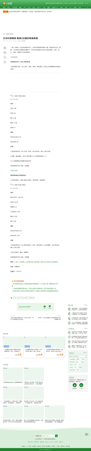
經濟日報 (54, 3)
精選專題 (42, 441)
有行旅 (71, 3)
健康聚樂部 (36, 441)
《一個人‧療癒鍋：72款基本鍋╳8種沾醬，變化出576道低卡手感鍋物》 (36, 262)
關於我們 (63, 446)
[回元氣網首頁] (9, 3)
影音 (29, 7)
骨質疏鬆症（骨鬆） (74, 362)
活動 (79, 7)
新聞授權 (34, 446)
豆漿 (14, 57)
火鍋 (15, 297)
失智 (44, 7)
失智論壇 (14, 7)
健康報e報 (38, 436)
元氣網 (7, 34)
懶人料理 (24, 297)
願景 (76, 3)
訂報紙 (58, 446)
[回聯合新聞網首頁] (4, 3)
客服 (30, 446)
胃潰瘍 (80, 367)
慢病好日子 (55, 7)
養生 (8, 7)
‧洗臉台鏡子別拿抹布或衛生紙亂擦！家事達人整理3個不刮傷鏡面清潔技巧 (35, 291)
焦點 (4, 7)
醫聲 (48, 7)
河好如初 (60, 3)
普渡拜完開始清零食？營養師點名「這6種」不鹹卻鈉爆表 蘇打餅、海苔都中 (30, 11)
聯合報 (48, 3)
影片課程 (6, 346)
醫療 (20, 7)
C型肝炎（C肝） (73, 367)
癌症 (61, 7)
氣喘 (78, 370)
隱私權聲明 (48, 446)
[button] (87, 7)
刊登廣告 (23, 446)
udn (4, 34)
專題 (75, 7)
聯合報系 (53, 446)
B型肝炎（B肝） (73, 364)
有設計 (66, 3)
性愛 (66, 7)
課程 (34, 7)
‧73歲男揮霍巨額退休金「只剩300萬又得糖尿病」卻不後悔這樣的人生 (34, 288)
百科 (25, 7)
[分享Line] (4, 52)
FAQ (27, 446)
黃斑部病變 (72, 370)
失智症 (82, 362)
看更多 (86, 304)
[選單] (87, 3)
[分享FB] (4, 48)
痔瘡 (83, 359)
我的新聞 (81, 3)
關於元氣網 (30, 441)
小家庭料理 (31, 297)
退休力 (39, 7)
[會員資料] (85, 3)
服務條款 (39, 446)
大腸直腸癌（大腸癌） (75, 359)
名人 (70, 7)
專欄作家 (61, 441)
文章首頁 (56, 441)
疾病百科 (47, 441)
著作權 (43, 446)
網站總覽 (68, 446)
